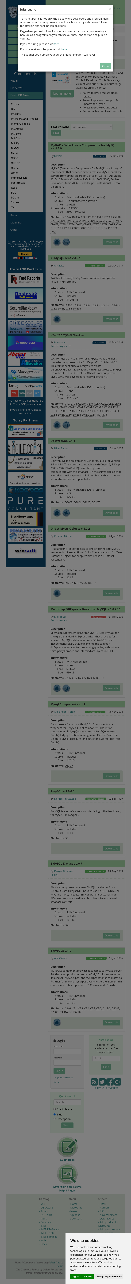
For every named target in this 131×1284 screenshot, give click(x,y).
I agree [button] (75, 1276)
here (56, 44)
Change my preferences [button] (109, 1276)
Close (105, 66)
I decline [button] (87, 1276)
